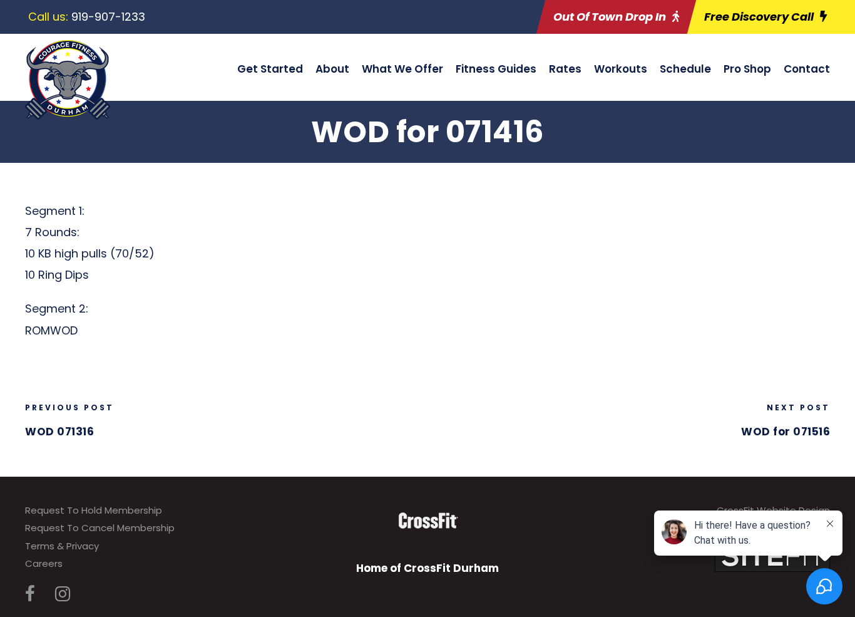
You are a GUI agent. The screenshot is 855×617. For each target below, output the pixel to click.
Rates (565, 68)
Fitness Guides (496, 68)
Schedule (685, 68)
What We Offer (402, 68)
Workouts (620, 68)
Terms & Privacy (62, 545)
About (332, 68)
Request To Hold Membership (93, 510)
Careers (44, 563)
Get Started (270, 68)
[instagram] (62, 594)
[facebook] (30, 594)
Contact (807, 68)
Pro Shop (747, 68)
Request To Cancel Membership (100, 527)
